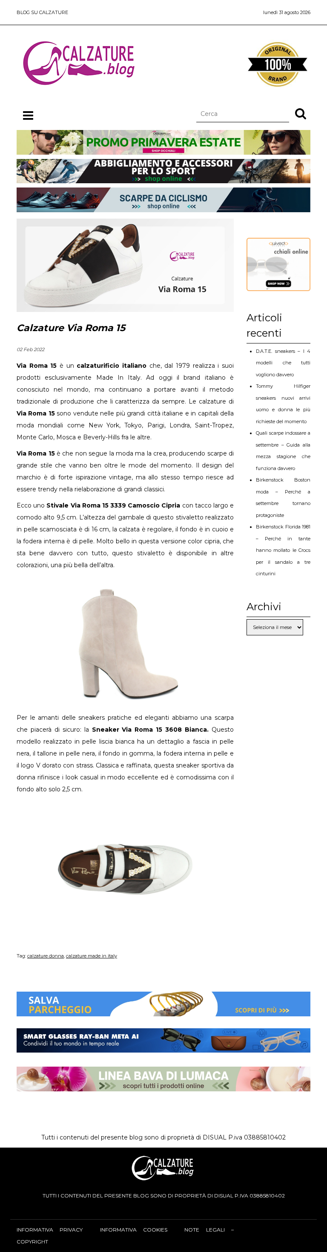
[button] (300, 113)
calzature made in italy (91, 956)
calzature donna (45, 956)
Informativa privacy (50, 1229)
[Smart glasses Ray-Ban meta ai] (163, 1046)
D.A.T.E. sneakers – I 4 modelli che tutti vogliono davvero (283, 363)
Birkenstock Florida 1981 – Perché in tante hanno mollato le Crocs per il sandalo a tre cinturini (283, 550)
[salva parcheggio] (163, 1010)
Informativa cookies (133, 1229)
